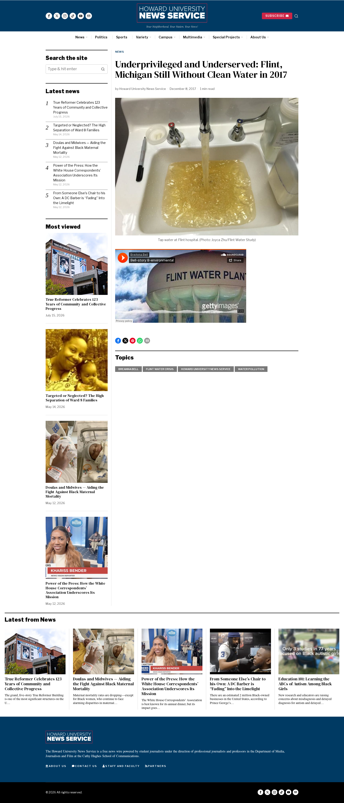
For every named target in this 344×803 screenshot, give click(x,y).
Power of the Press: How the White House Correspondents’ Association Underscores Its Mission (75, 590)
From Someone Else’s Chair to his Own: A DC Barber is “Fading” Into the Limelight (79, 198)
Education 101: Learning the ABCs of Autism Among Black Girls (305, 684)
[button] (103, 69)
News (119, 51)
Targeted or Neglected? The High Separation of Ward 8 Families (75, 397)
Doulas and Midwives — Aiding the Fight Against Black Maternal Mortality (79, 147)
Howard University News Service (142, 89)
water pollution (251, 369)
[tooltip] (49, 16)
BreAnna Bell (128, 369)
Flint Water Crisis (160, 369)
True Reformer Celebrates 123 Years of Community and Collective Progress (80, 107)
